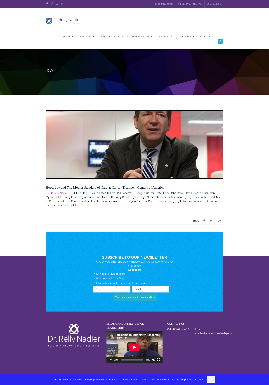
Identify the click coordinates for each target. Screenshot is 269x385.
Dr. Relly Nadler (58, 193)
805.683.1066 (214, 4)
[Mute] (153, 359)
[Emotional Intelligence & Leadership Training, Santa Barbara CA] (63, 20)
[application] (134, 347)
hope (166, 193)
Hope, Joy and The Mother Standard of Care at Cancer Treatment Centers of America (105, 187)
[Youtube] (57, 4)
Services (86, 36)
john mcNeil (178, 193)
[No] (265, 379)
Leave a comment (205, 193)
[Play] (110, 359)
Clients (185, 36)
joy (188, 193)
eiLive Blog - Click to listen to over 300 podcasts (103, 193)
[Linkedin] (62, 4)
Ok (210, 379)
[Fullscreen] (158, 359)
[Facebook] (47, 4)
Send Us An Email (192, 4)
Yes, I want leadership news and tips (135, 297)
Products (166, 36)
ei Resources (140, 36)
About (65, 36)
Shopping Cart (164, 4)
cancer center (154, 193)
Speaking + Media (112, 36)
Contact (206, 36)
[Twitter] (52, 4)
